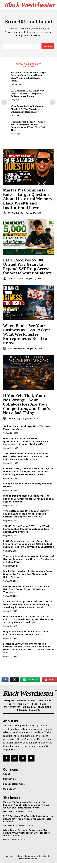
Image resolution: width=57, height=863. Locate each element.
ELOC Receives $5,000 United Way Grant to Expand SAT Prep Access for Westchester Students (27, 93)
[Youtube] (31, 758)
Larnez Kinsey (14, 418)
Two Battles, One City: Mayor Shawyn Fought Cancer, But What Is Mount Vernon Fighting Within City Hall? (26, 513)
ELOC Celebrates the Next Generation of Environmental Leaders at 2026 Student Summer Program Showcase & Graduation (28, 544)
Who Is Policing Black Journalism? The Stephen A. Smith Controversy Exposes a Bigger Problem (28, 498)
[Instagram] (14, 758)
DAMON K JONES (16, 213)
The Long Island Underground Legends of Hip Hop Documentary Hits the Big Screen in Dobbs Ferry (28, 559)
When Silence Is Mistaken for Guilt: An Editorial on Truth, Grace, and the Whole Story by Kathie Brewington (28, 619)
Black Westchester (16, 349)
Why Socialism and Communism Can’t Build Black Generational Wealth (25, 633)
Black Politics (10, 811)
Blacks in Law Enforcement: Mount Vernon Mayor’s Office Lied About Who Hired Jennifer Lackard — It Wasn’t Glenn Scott (28, 648)
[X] (22, 758)
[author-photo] (5, 213)
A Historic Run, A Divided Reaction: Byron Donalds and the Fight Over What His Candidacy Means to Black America (28, 471)
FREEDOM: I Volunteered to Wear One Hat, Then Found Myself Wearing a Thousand (26, 589)
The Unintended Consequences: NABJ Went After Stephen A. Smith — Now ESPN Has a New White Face (26, 456)
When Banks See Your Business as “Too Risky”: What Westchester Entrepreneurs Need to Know (27, 109)
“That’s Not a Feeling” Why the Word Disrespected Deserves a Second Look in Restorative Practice (28, 529)
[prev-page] (4, 102)
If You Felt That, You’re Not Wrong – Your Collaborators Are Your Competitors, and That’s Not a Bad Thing (28, 125)
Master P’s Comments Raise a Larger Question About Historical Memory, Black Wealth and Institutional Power (28, 76)
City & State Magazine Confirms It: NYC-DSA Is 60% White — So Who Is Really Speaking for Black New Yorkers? (27, 604)
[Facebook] (6, 758)
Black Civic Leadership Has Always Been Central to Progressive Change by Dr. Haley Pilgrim (27, 574)
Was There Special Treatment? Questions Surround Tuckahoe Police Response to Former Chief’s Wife (25, 441)
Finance (7, 839)
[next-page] (52, 102)
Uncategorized (10, 825)
